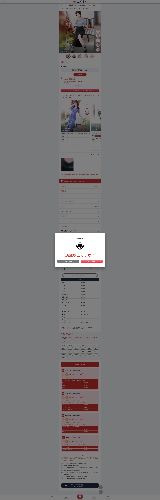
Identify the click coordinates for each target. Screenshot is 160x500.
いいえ (68, 261)
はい (91, 261)
